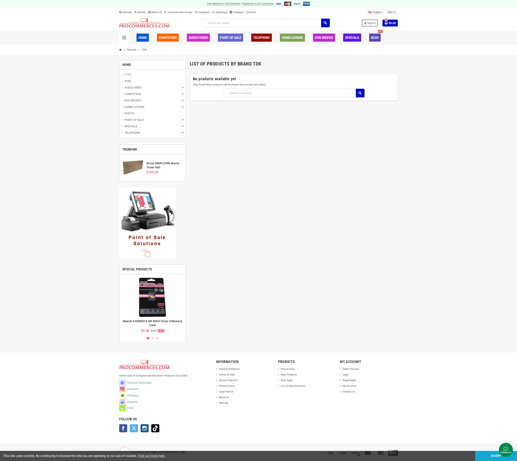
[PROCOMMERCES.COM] (144, 22)
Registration (349, 380)
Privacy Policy (226, 385)
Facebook (123, 428)
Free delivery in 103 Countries (223, 3)
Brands (140, 12)
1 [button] (148, 338)
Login (346, 374)
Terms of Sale (227, 374)
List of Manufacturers (293, 385)
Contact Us (349, 391)
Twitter (134, 428)
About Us (156, 12)
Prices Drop (287, 368)
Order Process (351, 368)
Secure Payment (228, 380)
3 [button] (157, 338)
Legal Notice (226, 391)
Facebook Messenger (180, 12)
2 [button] (152, 338)
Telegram (238, 12)
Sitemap (125, 12)
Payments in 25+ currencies (258, 3)
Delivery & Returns (229, 368)
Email (252, 12)
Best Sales (287, 380)
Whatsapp (221, 12)
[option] (152, 305)
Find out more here (151, 456)
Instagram (204, 12)
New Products (289, 374)
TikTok (155, 428)
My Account (349, 385)
